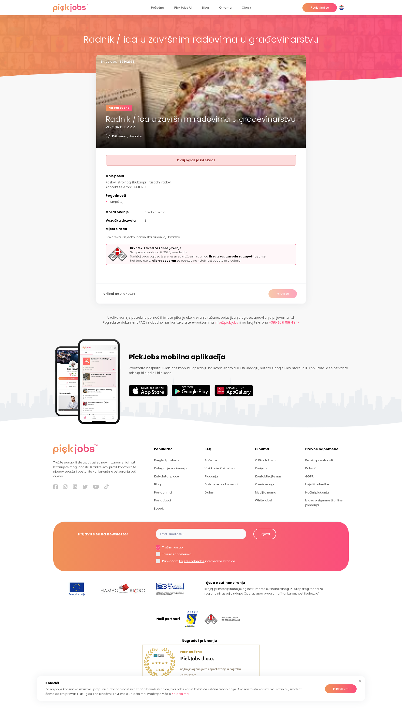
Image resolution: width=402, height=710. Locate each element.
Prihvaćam (340, 689)
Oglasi (209, 492)
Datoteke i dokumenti (221, 484)
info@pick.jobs (226, 322)
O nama (225, 7)
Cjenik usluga (265, 484)
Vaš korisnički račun (219, 468)
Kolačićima (180, 694)
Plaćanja (211, 476)
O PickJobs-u (265, 460)
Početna (157, 7)
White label (263, 500)
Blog (205, 7)
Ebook (159, 508)
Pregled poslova (166, 460)
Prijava (265, 534)
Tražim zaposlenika (176, 554)
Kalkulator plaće (166, 476)
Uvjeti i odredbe (317, 484)
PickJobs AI (183, 7)
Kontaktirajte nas (268, 476)
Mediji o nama (265, 492)
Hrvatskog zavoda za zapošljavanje (237, 256)
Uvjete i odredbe (191, 561)
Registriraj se (320, 8)
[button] (342, 7)
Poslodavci (162, 500)
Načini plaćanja (317, 492)
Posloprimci (163, 492)
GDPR (309, 476)
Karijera (261, 468)
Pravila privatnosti (319, 460)
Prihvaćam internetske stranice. (198, 561)
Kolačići (311, 468)
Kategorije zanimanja (170, 468)
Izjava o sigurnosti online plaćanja (323, 502)
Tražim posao (172, 547)
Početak (210, 460)
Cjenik (246, 7)
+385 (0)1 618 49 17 (284, 322)
